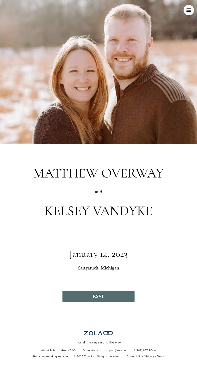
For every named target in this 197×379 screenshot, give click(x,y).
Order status (91, 350)
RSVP (98, 296)
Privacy (149, 356)
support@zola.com (116, 350)
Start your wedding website (50, 356)
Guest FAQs (69, 350)
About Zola (48, 350)
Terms (161, 356)
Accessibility (135, 356)
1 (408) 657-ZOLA (145, 350)
